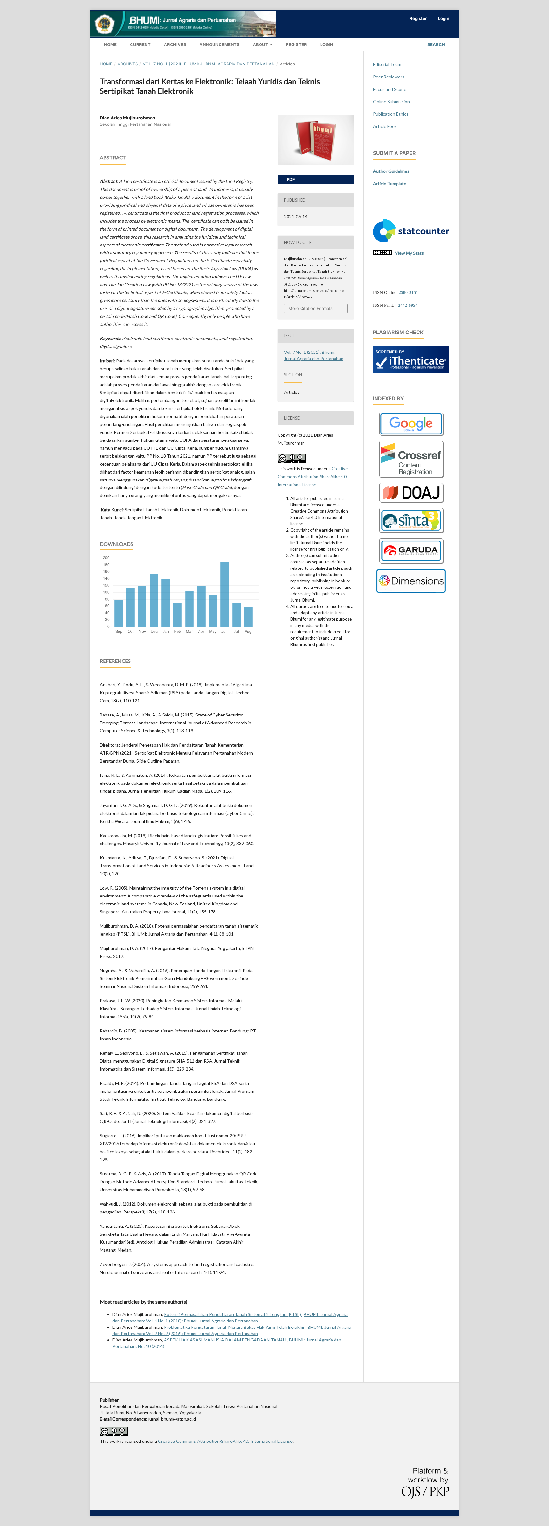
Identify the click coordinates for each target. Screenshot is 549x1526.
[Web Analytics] (382, 253)
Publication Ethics (391, 114)
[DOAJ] (411, 503)
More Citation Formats (310, 308)
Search (435, 44)
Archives (174, 44)
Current (140, 44)
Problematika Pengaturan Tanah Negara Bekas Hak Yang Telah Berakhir (235, 1327)
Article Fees (385, 126)
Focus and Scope (389, 89)
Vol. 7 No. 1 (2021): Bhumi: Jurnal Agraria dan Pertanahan (209, 63)
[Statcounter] (411, 240)
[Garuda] (411, 564)
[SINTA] (411, 534)
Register (296, 44)
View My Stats (409, 253)
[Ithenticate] (411, 371)
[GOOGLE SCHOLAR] (411, 436)
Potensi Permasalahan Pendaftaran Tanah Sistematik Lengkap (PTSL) (233, 1314)
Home (110, 44)
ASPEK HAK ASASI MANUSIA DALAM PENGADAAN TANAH (225, 1339)
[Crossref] (411, 478)
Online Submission (391, 101)
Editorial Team (387, 64)
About (260, 44)
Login (326, 44)
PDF (290, 179)
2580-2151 (408, 292)
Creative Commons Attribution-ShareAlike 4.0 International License (313, 476)
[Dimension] (411, 591)
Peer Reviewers (388, 76)
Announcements (219, 44)
